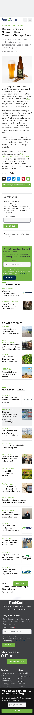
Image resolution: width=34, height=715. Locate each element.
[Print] (4, 179)
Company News (8, 468)
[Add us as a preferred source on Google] (28, 179)
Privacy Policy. (23, 274)
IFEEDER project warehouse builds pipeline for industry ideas (10, 489)
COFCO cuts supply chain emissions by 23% (13, 446)
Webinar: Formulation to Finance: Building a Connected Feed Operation (10, 293)
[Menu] (30, 20)
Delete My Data (16, 661)
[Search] (25, 20)
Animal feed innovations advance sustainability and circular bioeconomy (11, 514)
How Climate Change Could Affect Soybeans (9, 359)
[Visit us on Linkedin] (6, 655)
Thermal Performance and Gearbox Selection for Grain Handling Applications (10, 414)
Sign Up (9, 277)
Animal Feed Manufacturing (8, 341)
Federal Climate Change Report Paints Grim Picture (10, 331)
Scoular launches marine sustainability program (11, 399)
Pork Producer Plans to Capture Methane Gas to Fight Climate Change (11, 347)
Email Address (9, 216)
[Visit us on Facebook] (2, 655)
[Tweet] (18, 179)
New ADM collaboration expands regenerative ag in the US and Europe (10, 473)
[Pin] (23, 179)
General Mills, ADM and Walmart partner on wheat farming (10, 433)
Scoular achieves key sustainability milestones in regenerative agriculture (9, 542)
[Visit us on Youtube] (11, 655)
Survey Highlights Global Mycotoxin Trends (9, 374)
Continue (16, 710)
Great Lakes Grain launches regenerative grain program (14, 501)
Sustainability (8, 25)
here (21, 173)
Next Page (21, 583)
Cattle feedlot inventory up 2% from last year (9, 306)
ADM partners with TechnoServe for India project (10, 458)
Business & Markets (10, 302)
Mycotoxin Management (7, 368)
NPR (28, 99)
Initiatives (22, 25)
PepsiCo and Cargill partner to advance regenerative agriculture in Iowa (10, 557)
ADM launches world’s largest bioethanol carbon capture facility (10, 528)
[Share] (9, 179)
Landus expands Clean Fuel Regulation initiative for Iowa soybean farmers (10, 571)
